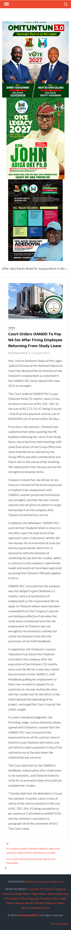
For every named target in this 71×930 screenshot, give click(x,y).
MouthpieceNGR (17, 353)
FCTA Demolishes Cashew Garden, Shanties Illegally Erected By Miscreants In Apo (33, 850)
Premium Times (49, 898)
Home (30, 881)
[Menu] (6, 4)
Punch (49, 889)
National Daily (41, 907)
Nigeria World (24, 903)
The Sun (39, 903)
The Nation (12, 898)
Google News (22, 893)
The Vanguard (29, 898)
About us (56, 881)
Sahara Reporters (58, 893)
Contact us (42, 881)
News (11, 327)
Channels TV (35, 889)
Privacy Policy (60, 923)
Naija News (39, 893)
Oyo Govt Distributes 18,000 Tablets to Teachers (30, 861)
